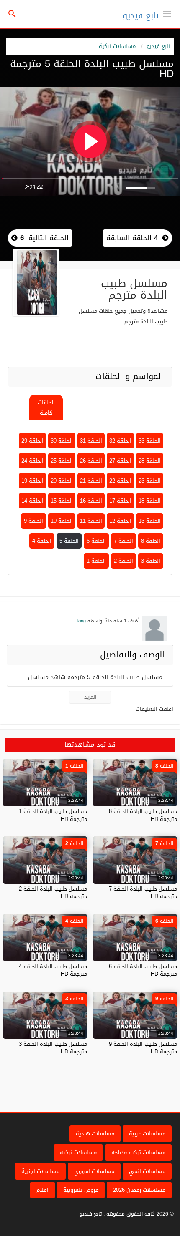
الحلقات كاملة (46, 407)
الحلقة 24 (32, 461)
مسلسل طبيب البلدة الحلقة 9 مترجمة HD (143, 1048)
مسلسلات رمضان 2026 (139, 1190)
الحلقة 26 (91, 461)
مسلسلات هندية (95, 1133)
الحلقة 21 (91, 481)
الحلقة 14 (32, 501)
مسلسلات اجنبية (40, 1171)
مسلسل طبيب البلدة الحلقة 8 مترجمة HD (143, 815)
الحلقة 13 (150, 521)
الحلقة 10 (62, 521)
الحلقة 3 (150, 561)
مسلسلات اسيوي (94, 1171)
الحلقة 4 (41, 541)
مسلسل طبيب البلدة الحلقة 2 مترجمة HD (53, 892)
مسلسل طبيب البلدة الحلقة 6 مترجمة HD (143, 970)
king (81, 621)
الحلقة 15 (62, 501)
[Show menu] (167, 13)
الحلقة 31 (91, 440)
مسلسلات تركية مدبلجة (138, 1152)
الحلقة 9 (33, 521)
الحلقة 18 (150, 501)
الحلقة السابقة (132, 237)
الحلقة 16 (91, 501)
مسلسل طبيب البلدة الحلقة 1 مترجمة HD (53, 815)
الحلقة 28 (150, 461)
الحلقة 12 (120, 521)
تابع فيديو (141, 15)
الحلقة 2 (123, 561)
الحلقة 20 (62, 481)
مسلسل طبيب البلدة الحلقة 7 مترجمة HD (143, 892)
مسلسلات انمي (147, 1171)
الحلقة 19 (32, 481)
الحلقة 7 (123, 541)
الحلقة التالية (43, 237)
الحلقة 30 (62, 440)
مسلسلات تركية (117, 46)
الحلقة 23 (150, 481)
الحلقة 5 (69, 541)
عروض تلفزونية (80, 1190)
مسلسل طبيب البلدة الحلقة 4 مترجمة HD (53, 970)
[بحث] (12, 14)
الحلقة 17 (120, 501)
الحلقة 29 (32, 440)
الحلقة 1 (96, 561)
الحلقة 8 (150, 541)
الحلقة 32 (120, 440)
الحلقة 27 (120, 461)
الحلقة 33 (150, 440)
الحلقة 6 (96, 541)
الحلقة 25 (62, 461)
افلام (42, 1190)
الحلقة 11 (91, 521)
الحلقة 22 (120, 481)
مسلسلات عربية (147, 1133)
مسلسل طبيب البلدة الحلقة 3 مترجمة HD (53, 1048)
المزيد (90, 697)
